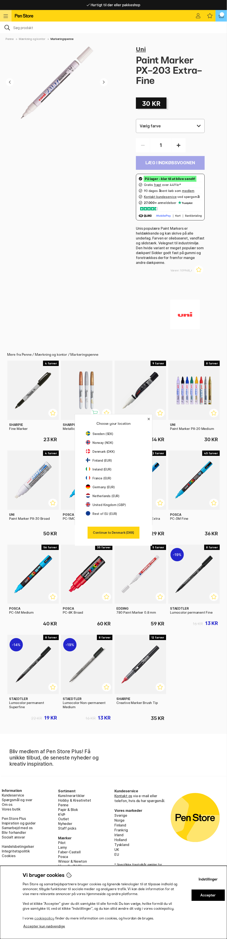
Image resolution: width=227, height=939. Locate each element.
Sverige (120, 815)
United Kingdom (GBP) (109, 505)
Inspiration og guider (19, 823)
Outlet (63, 819)
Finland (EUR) (102, 460)
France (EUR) (101, 478)
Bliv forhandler (14, 832)
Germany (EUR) (103, 487)
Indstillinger (208, 879)
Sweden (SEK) (102, 434)
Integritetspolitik (16, 851)
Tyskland (121, 844)
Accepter (208, 895)
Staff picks (67, 828)
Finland (120, 825)
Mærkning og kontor (32, 39)
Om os (7, 804)
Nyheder (65, 823)
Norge (119, 820)
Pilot (62, 842)
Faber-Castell (69, 852)
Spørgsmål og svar (17, 800)
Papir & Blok (68, 809)
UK (116, 849)
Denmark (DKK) (103, 451)
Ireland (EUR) (102, 469)
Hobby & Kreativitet (74, 800)
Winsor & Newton (72, 861)
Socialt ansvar (13, 837)
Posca (63, 856)
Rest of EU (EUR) (104, 514)
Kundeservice (13, 795)
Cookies (9, 856)
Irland (118, 835)
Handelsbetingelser (18, 846)
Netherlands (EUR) (105, 496)
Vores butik (11, 809)
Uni (141, 49)
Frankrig (121, 830)
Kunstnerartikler (71, 795)
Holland (120, 840)
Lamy (62, 847)
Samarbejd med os (17, 828)
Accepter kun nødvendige (44, 926)
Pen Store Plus (14, 818)
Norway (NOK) (102, 443)
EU (116, 854)
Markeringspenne (62, 39)
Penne (10, 39)
